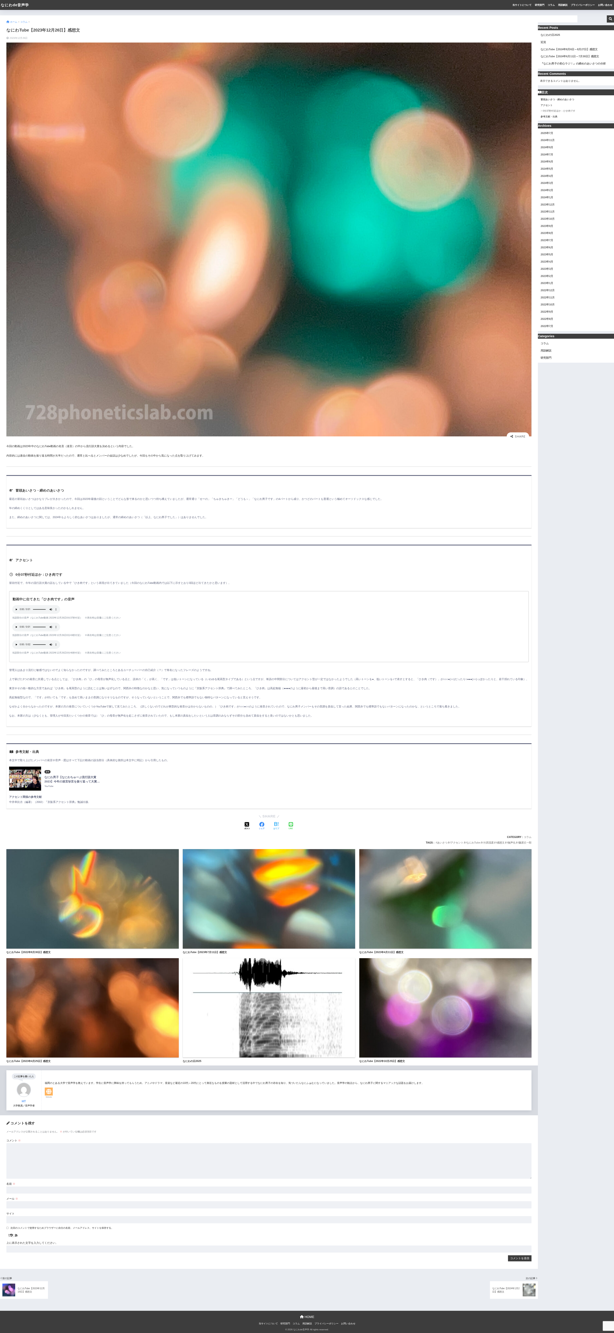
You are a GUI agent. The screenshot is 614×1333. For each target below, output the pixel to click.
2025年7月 (547, 133)
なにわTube (473, 842)
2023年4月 (547, 261)
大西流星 (489, 842)
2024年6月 (547, 161)
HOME (309, 1317)
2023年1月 (547, 283)
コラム (551, 5)
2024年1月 (547, 197)
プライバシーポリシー (583, 5)
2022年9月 (547, 311)
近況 (543, 42)
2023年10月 (548, 218)
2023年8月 (547, 233)
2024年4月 (547, 175)
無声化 (512, 842)
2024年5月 (547, 168)
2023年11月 (548, 211)
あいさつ (442, 842)
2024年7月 (547, 154)
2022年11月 (548, 297)
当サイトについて (522, 5)
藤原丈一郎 (525, 842)
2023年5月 (547, 254)
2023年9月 (547, 226)
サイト (10, 1213)
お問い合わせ (605, 5)
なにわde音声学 (15, 5)
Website (49, 1097)
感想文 (501, 842)
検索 (610, 19)
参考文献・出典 (549, 116)
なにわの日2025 (550, 34)
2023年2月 (547, 276)
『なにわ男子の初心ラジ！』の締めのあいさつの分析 (573, 63)
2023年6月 (547, 247)
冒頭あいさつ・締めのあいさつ (557, 99)
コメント (13, 1140)
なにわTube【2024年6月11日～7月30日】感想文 (570, 56)
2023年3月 (547, 268)
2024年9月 (547, 147)
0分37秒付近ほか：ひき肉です (559, 110)
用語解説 (563, 5)
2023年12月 (548, 204)
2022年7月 (547, 326)
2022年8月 (547, 318)
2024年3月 (547, 183)
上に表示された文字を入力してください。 (32, 1242)
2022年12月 (548, 290)
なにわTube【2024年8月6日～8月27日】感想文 (569, 49)
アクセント (457, 842)
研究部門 (539, 5)
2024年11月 (548, 140)
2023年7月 (547, 240)
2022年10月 (548, 304)
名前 (10, 1183)
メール (12, 1198)
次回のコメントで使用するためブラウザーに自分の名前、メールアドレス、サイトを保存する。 (62, 1228)
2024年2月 (547, 190)
